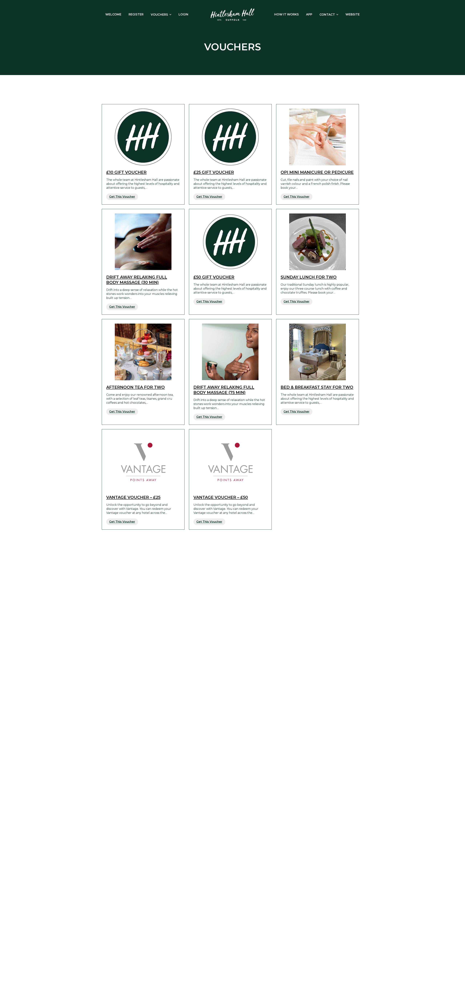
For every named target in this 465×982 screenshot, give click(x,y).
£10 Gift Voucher (126, 172)
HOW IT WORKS (286, 14)
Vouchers (159, 14)
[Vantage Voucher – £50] (230, 462)
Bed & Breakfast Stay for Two (317, 387)
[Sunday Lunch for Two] (317, 241)
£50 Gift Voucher (213, 277)
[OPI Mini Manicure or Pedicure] (317, 137)
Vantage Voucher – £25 (133, 497)
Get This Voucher (122, 196)
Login (183, 14)
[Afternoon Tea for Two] (143, 352)
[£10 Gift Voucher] (143, 137)
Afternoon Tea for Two (135, 387)
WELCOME (113, 14)
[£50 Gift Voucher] (230, 241)
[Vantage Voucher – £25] (143, 462)
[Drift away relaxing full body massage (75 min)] (230, 352)
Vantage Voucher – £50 (220, 497)
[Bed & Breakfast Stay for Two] (317, 352)
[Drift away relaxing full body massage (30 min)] (143, 241)
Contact (327, 14)
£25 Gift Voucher (213, 172)
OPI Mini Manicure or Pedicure (317, 172)
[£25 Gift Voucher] (230, 137)
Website (352, 14)
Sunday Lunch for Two (309, 277)
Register (136, 14)
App (309, 14)
